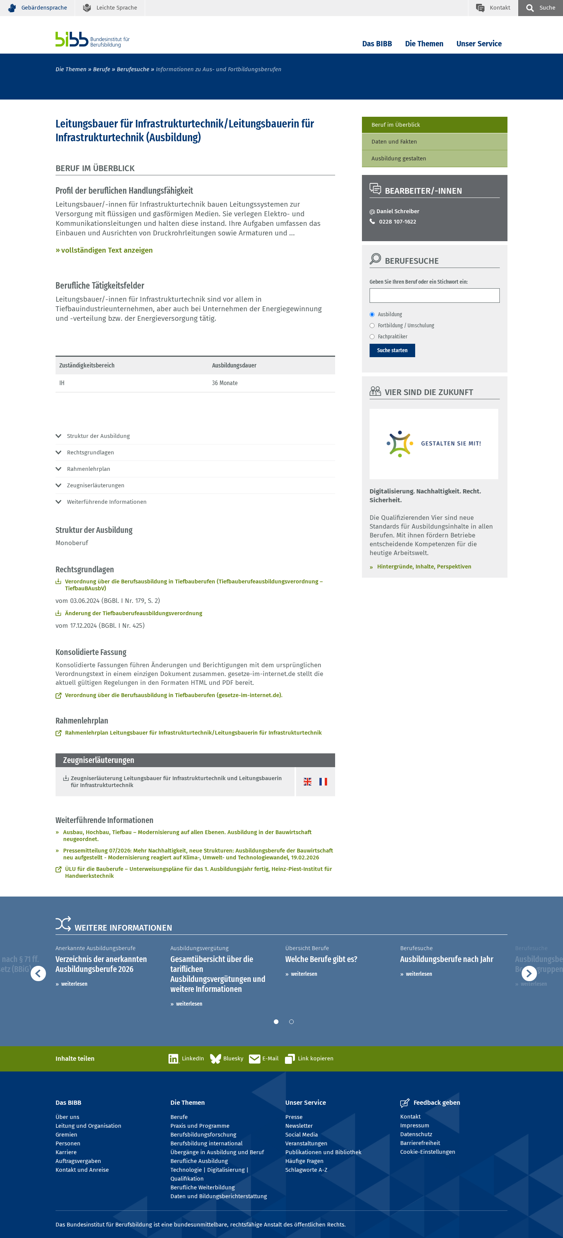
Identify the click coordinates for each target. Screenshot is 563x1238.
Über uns (67, 1117)
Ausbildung (390, 314)
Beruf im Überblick (396, 124)
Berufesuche (133, 69)
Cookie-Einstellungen (427, 1151)
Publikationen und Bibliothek (323, 1152)
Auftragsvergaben (78, 1161)
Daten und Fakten (394, 141)
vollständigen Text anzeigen (107, 250)
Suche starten (392, 350)
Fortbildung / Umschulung (406, 325)
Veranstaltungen (306, 1143)
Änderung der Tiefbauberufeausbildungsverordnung (133, 613)
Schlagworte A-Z (306, 1169)
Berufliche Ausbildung (199, 1161)
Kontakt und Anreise (82, 1169)
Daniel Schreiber (397, 211)
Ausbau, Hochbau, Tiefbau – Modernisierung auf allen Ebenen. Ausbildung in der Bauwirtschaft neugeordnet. (187, 836)
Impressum (414, 1125)
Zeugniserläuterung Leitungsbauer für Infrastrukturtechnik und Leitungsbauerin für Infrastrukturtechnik (176, 782)
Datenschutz (416, 1134)
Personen (68, 1143)
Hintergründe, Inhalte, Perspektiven (424, 566)
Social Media (301, 1134)
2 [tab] (291, 1021)
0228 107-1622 (397, 221)
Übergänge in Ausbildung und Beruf (217, 1152)
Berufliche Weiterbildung (202, 1187)
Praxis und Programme (199, 1125)
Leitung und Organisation (88, 1125)
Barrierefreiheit (420, 1143)
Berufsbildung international (206, 1143)
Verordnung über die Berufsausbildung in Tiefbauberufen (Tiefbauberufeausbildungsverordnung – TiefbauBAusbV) (194, 585)
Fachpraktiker (393, 336)
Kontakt (410, 1116)
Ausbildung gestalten (399, 158)
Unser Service (479, 43)
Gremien (66, 1134)
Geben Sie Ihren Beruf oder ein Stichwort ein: (419, 281)
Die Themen (424, 43)
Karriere (66, 1152)
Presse (294, 1117)
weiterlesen (74, 983)
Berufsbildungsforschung (203, 1134)
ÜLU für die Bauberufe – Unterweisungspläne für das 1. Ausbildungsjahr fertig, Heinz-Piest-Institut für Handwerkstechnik (198, 872)
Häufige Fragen (304, 1161)
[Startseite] (104, 39)
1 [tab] (276, 1021)
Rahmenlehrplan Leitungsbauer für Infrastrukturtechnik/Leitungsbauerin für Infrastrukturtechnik (193, 732)
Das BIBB (377, 43)
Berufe (101, 69)
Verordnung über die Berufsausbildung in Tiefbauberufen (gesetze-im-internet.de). (174, 695)
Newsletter (299, 1125)
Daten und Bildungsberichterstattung (218, 1196)
